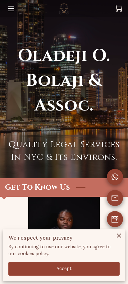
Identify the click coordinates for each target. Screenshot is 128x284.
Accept (64, 268)
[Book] (115, 219)
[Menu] (11, 8)
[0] (118, 8)
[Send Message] (115, 198)
